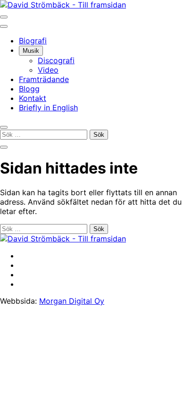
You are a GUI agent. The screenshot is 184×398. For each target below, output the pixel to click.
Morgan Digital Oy (71, 301)
